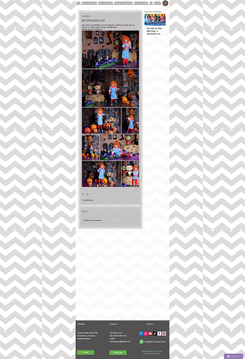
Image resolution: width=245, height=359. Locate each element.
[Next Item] (162, 19)
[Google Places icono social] (159, 334)
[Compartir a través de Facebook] (83, 194)
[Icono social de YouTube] (150, 334)
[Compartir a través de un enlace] (87, 194)
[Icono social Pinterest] (164, 334)
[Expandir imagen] (110, 50)
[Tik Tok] (155, 334)
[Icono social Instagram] (146, 334)
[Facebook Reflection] (141, 334)
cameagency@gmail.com (120, 342)
